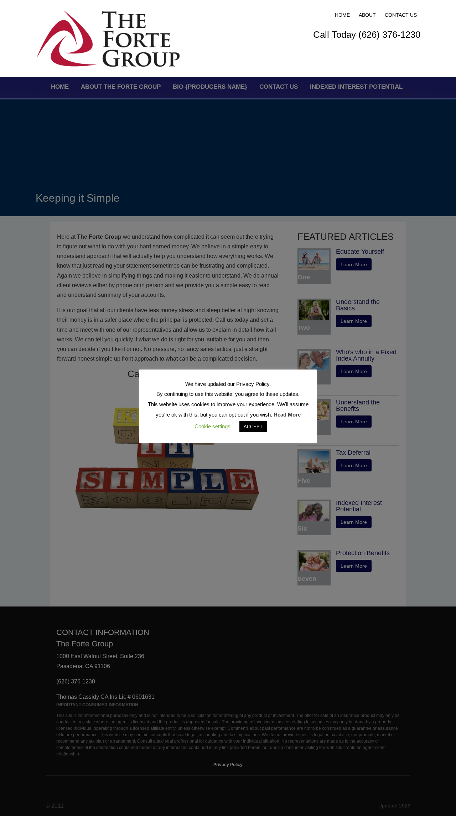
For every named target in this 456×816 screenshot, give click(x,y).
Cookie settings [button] (212, 426)
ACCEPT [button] (253, 426)
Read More (287, 415)
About (367, 15)
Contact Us (401, 15)
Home (342, 15)
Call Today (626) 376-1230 (366, 34)
